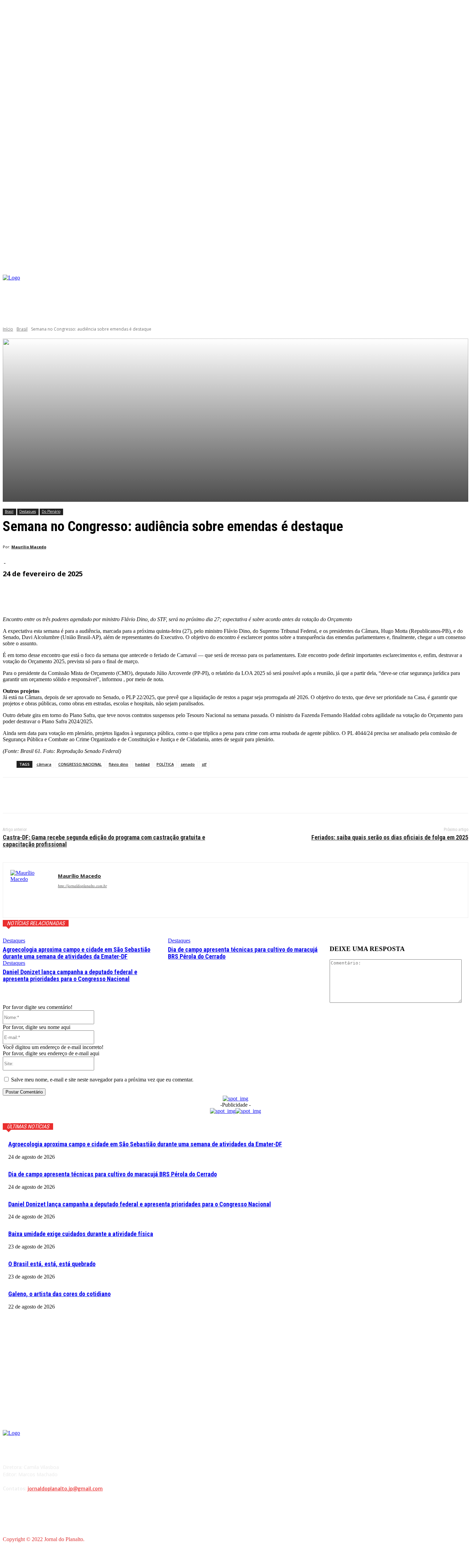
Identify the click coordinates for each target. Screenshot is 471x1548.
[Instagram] (404, 286)
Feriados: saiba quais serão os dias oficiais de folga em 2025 (389, 837)
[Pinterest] (63, 795)
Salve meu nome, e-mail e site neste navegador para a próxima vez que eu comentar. (102, 1079)
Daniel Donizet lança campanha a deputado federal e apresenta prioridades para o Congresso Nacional (70, 975)
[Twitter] (39, 795)
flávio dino (118, 764)
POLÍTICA (165, 764)
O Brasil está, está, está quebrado (52, 1263)
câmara (44, 764)
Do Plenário (51, 511)
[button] (463, 266)
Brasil (22, 329)
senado (188, 764)
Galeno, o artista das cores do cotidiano (59, 1293)
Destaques (27, 511)
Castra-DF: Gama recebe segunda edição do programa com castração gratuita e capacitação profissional (104, 841)
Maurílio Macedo (28, 546)
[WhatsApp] (88, 795)
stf (204, 764)
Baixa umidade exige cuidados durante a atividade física (80, 1233)
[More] (168, 593)
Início (8, 329)
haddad (142, 764)
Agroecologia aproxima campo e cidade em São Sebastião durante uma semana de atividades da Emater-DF (76, 953)
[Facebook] (393, 286)
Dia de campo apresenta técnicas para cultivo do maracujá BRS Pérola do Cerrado (243, 953)
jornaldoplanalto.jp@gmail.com (65, 1489)
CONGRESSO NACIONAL (80, 764)
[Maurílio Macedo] (30, 890)
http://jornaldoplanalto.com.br (82, 886)
